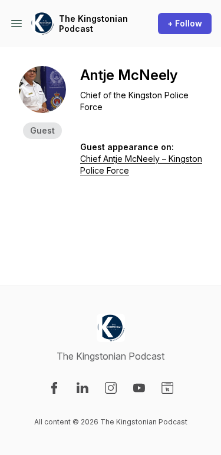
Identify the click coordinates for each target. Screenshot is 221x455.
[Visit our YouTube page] (139, 388)
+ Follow (184, 23)
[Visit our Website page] (167, 388)
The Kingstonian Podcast (93, 24)
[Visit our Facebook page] (54, 388)
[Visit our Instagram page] (111, 388)
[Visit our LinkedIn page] (82, 388)
